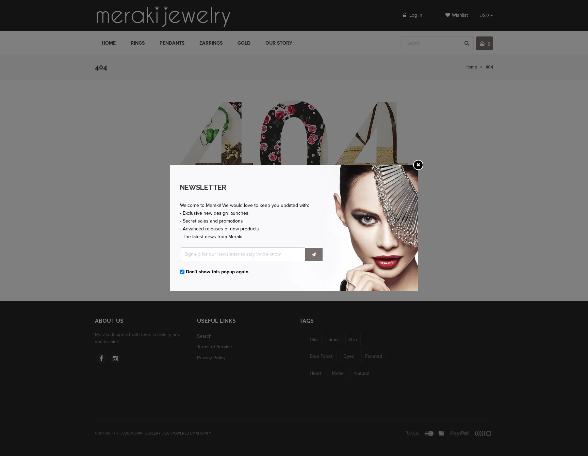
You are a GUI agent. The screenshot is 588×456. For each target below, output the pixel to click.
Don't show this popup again (217, 272)
